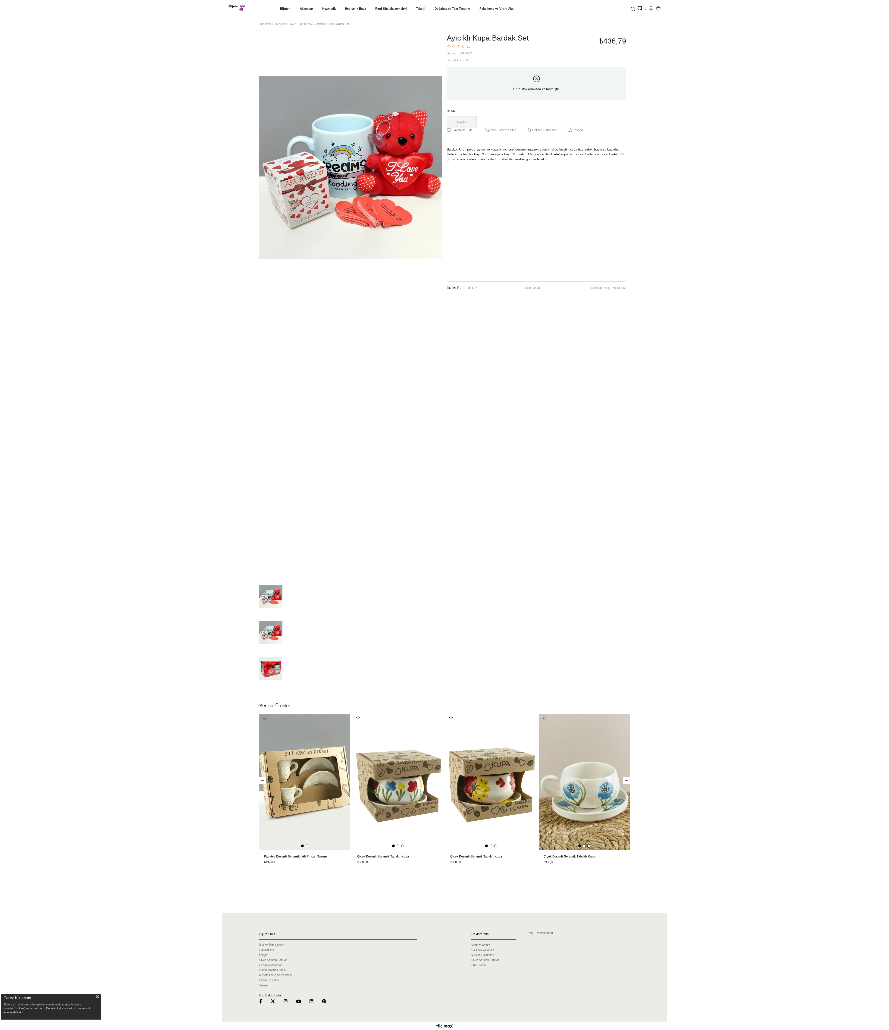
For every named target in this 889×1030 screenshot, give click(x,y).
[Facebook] (263, 1001)
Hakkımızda (266, 949)
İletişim (263, 955)
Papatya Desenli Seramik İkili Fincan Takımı (295, 856)
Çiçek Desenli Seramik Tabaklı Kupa (383, 856)
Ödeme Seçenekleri (608, 288)
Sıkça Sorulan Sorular (273, 960)
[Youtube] (301, 1001)
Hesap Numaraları (270, 965)
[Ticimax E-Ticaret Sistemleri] (444, 1026)
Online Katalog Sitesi (272, 970)
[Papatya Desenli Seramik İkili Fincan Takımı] (304, 782)
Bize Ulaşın (478, 965)
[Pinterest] (327, 1001)
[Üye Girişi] (651, 8)
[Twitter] (276, 1001)
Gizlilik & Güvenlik (482, 949)
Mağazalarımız (480, 945)
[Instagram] (288, 1001)
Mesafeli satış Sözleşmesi (275, 975)
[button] (302, 846)
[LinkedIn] (314, 1001)
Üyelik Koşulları (269, 980)
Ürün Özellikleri (462, 288)
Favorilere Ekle (264, 718)
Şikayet (264, 985)
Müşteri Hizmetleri (482, 955)
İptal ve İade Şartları (271, 945)
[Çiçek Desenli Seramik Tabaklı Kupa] (398, 782)
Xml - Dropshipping (541, 933)
